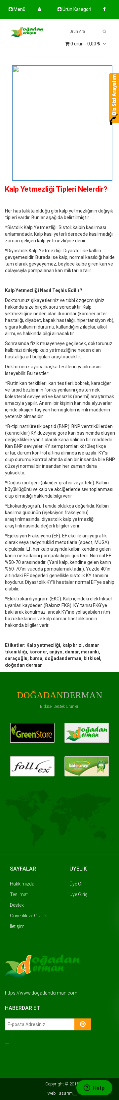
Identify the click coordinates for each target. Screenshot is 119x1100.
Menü (19, 9)
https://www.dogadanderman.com (41, 993)
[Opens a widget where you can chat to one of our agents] (94, 1088)
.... (75, 1093)
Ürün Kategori (76, 9)
